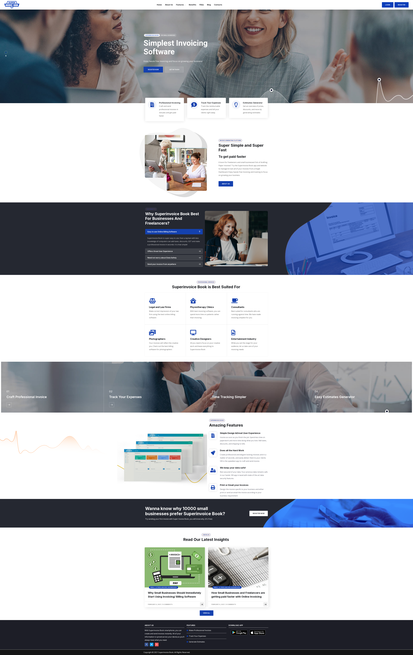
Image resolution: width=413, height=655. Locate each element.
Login (387, 5)
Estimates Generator (253, 103)
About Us (169, 5)
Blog (209, 5)
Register (401, 5)
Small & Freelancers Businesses (163, 587)
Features (180, 5)
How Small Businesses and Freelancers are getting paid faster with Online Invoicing (238, 594)
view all (206, 613)
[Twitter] (151, 644)
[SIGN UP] (8, 404)
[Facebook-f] (146, 644)
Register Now (258, 513)
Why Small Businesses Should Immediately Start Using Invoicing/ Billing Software (174, 594)
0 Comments (168, 604)
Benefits (192, 5)
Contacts (218, 5)
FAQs (201, 5)
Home (159, 5)
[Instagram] (157, 644)
